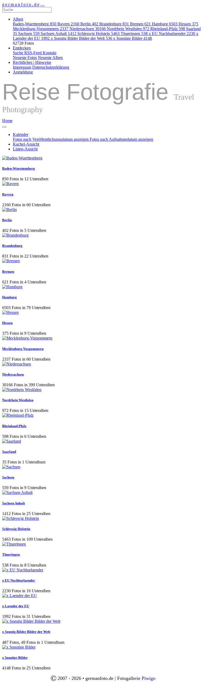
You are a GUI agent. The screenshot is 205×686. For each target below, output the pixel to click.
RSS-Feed (33, 52)
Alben (18, 19)
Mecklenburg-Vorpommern (40, 28)
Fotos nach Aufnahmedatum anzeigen (121, 139)
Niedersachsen (87, 28)
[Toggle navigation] (42, 6)
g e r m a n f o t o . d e (20, 4)
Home (7, 120)
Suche (18, 52)
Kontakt (49, 52)
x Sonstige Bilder (132, 38)
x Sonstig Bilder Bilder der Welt (81, 38)
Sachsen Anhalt (58, 33)
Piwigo (148, 678)
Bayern (68, 24)
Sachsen (29, 33)
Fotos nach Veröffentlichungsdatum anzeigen (51, 139)
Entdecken (22, 48)
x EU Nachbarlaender (172, 33)
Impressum (22, 67)
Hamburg (165, 24)
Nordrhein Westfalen (128, 28)
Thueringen (134, 33)
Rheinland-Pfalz (167, 28)
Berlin (89, 24)
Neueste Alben (50, 57)
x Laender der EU (15, 606)
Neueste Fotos (25, 57)
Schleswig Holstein (98, 33)
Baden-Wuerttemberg (34, 24)
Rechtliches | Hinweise (32, 62)
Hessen (188, 24)
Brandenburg (114, 24)
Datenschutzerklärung (50, 67)
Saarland (9, 452)
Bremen (140, 24)
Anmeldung (23, 72)
